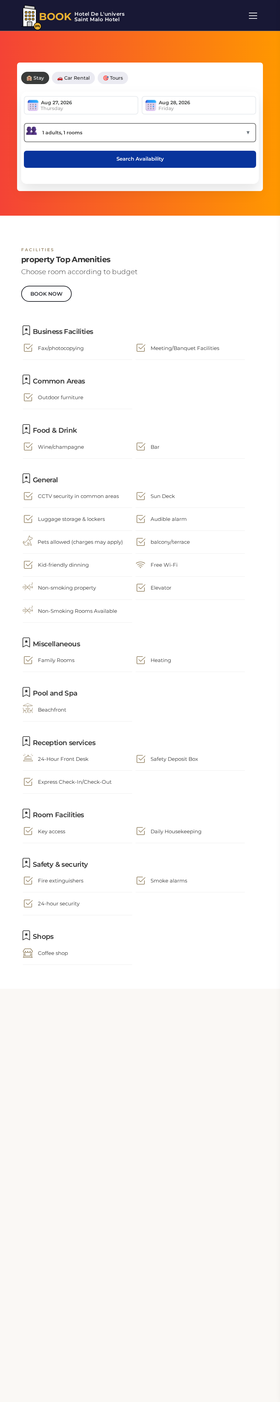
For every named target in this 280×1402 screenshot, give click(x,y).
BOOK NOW (46, 294)
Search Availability (140, 159)
